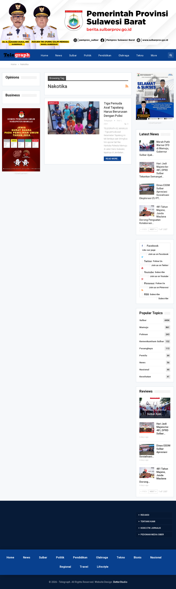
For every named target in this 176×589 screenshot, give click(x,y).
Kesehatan (145, 376)
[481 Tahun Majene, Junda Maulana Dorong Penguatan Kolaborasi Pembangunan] (146, 210)
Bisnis (137, 557)
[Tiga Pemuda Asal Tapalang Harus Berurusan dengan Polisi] (73, 117)
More (154, 55)
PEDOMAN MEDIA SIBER (152, 534)
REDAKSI (145, 515)
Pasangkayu (146, 348)
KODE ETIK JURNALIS (151, 528)
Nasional (144, 369)
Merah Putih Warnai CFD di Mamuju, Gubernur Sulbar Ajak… (155, 408)
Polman (143, 334)
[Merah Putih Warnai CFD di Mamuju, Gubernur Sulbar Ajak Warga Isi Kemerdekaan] (146, 145)
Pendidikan (104, 55)
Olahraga (124, 55)
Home (44, 55)
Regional (65, 566)
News (58, 55)
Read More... (112, 159)
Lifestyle (102, 566)
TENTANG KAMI (148, 521)
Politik (87, 55)
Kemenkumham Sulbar (151, 341)
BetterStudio (120, 582)
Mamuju (53, 103)
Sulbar (73, 55)
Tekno (140, 55)
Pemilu (143, 355)
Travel (84, 566)
